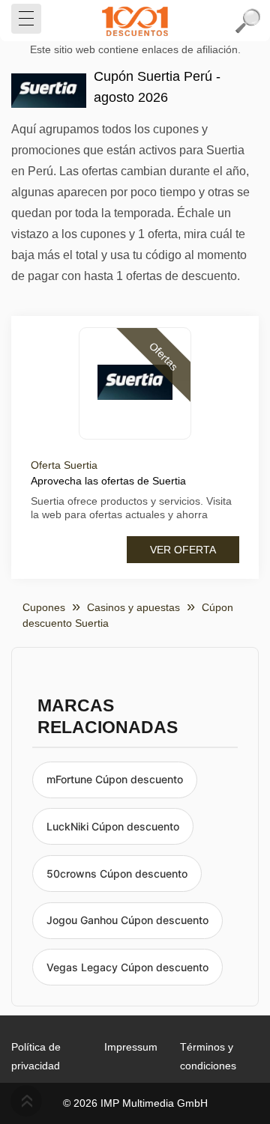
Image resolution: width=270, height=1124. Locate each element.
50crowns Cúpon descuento (117, 873)
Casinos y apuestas (133, 607)
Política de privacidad (36, 1056)
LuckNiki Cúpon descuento (112, 826)
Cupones (43, 607)
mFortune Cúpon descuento (114, 779)
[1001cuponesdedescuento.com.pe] (135, 21)
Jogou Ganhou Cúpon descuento (127, 920)
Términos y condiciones (208, 1056)
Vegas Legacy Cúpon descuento (127, 967)
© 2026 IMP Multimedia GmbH (135, 1103)
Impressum (131, 1047)
